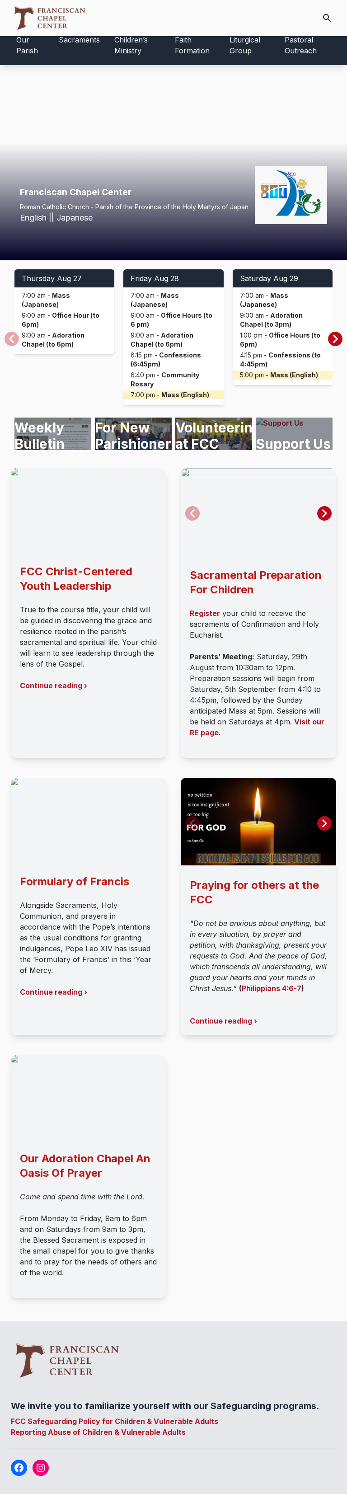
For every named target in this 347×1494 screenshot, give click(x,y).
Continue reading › (53, 685)
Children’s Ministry (131, 45)
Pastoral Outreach (301, 45)
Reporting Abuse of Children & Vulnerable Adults (98, 1432)
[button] (335, 339)
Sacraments (79, 39)
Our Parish (27, 45)
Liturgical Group (245, 45)
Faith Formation (192, 45)
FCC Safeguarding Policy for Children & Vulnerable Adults (114, 1421)
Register (205, 613)
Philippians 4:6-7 (271, 988)
